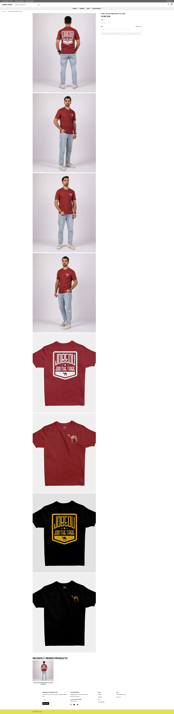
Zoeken (39, 4)
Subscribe (45, 703)
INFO (117, 692)
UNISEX (99, 694)
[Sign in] (168, 4)
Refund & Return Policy (121, 694)
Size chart (139, 26)
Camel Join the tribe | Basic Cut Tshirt (43, 682)
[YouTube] (74, 704)
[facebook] (77, 704)
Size (121, 26)
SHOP (99, 692)
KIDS (99, 699)
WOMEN (100, 697)
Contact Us (118, 697)
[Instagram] (70, 704)
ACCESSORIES (101, 702)
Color (102, 19)
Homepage (4, 11)
